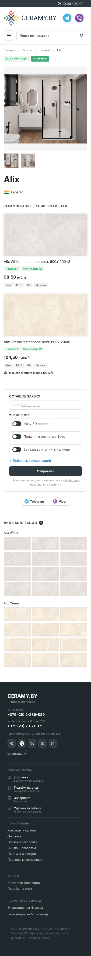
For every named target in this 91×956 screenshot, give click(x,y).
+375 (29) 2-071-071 (24, 726)
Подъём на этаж (19, 888)
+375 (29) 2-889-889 (26, 714)
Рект (8, 285)
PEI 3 (19, 285)
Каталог (27, 50)
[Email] (42, 743)
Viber (62, 501)
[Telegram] (67, 18)
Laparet (45, 50)
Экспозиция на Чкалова (25, 907)
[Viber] (79, 18)
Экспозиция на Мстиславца (28, 914)
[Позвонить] (32, 743)
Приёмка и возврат (21, 854)
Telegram (37, 501)
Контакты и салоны (21, 830)
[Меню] (9, 35)
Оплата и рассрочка (22, 842)
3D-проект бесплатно (23, 883)
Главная (9, 50)
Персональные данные (24, 859)
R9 (29, 285)
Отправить (45, 471)
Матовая (40, 285)
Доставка (14, 836)
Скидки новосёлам (21, 848)
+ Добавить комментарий (30, 461)
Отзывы (17, 753)
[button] (11, 160)
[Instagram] (53, 743)
